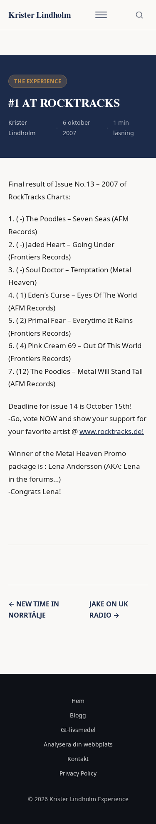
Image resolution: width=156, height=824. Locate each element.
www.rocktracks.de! (111, 431)
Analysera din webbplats (78, 744)
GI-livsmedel (78, 730)
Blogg (78, 715)
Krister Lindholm (39, 15)
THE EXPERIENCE (37, 81)
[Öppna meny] (101, 15)
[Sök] (139, 15)
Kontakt (78, 759)
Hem (78, 701)
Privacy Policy (78, 773)
